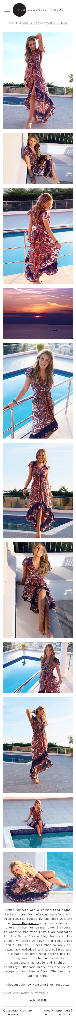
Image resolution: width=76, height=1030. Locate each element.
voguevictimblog (56, 23)
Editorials (41, 993)
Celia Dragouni (25, 923)
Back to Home (38, 1000)
